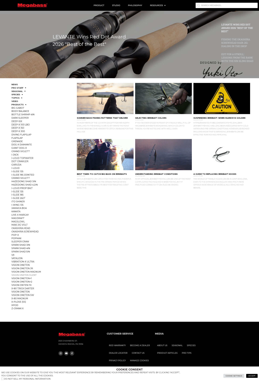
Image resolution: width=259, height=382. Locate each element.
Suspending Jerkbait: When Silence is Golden (219, 118)
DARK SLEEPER (20, 118)
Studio (116, 5)
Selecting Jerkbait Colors (150, 118)
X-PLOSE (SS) (18, 302)
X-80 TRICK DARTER (22, 288)
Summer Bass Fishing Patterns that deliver (102, 118)
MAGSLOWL (18, 221)
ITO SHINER (18, 201)
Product (99, 5)
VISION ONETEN (20, 265)
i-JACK (14, 154)
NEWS (14, 84)
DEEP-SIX (16, 121)
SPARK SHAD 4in (20, 248)
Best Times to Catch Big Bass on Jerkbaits (102, 174)
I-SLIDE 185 (17, 194)
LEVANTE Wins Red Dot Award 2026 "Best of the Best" (89, 40)
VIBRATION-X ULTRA (22, 261)
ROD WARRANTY (117, 345)
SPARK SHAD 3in (20, 245)
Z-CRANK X (17, 308)
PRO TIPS (186, 353)
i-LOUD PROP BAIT (22, 188)
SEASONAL (17, 91)
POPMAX (16, 238)
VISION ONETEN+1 (21, 278)
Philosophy (135, 5)
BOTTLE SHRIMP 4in (23, 114)
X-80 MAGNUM (19, 298)
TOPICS (15, 98)
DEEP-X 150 (17, 128)
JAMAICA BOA (19, 208)
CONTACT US (138, 353)
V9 (12, 255)
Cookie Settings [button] (234, 376)
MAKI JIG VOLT (19, 225)
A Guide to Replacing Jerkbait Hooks (214, 174)
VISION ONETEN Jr (22, 268)
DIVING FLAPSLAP (21, 134)
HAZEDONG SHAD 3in (23, 181)
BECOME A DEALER (140, 345)
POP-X (15, 235)
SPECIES (15, 94)
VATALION (17, 258)
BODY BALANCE (20, 111)
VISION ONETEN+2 (21, 281)
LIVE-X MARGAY (20, 215)
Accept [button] (251, 376)
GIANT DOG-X (19, 148)
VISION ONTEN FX (21, 285)
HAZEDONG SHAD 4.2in (24, 185)
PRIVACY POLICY (117, 360)
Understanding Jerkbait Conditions (156, 174)
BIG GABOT (17, 108)
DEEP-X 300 (18, 131)
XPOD (14, 305)
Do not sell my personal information (27, 379)
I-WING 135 (17, 205)
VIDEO (14, 101)
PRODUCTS (17, 104)
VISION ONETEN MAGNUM (26, 271)
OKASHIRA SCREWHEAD (25, 231)
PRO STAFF (17, 88)
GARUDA (16, 164)
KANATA (15, 211)
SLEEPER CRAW (20, 241)
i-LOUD (15, 168)
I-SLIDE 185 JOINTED (22, 175)
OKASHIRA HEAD (20, 228)
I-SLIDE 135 (17, 171)
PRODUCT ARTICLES (167, 353)
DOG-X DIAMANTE (21, 144)
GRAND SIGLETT (20, 151)
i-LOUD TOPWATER (22, 158)
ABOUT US (162, 345)
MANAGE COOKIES (139, 360)
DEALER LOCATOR (118, 353)
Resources (156, 5)
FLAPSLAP (17, 138)
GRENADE (17, 141)
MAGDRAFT (17, 218)
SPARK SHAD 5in (20, 251)
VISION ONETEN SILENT (24, 275)
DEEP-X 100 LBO (20, 124)
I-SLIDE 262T (18, 198)
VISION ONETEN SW (22, 295)
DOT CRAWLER (19, 161)
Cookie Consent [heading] (129, 369)
